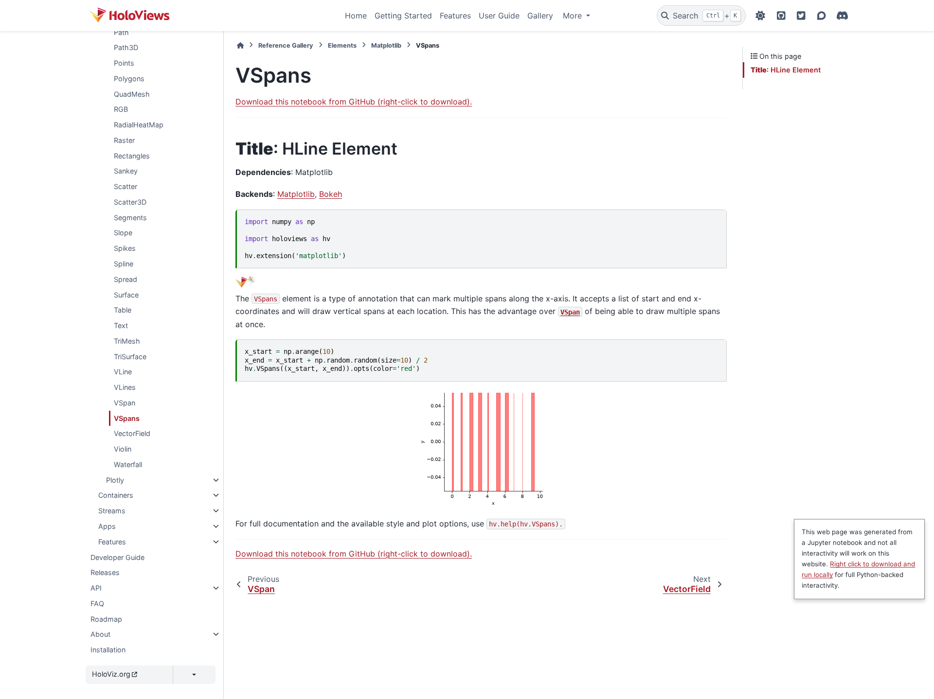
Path (121, 32)
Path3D (126, 47)
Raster (124, 140)
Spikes (125, 248)
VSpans (127, 418)
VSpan (124, 403)
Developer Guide (117, 557)
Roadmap (106, 618)
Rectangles (132, 155)
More (573, 15)
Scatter (125, 186)
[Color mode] (760, 15)
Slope (123, 232)
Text (121, 325)
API (96, 588)
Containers (115, 495)
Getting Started (403, 15)
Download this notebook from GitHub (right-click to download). (353, 101)
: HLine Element (786, 70)
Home (356, 15)
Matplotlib (386, 45)
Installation (108, 650)
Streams (112, 511)
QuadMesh (132, 93)
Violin (122, 449)
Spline (123, 264)
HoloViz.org (111, 674)
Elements (342, 45)
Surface (126, 294)
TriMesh (127, 341)
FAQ (97, 603)
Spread (125, 279)
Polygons (129, 78)
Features (455, 15)
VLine (123, 371)
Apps (107, 526)
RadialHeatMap (138, 125)
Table (122, 310)
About (100, 634)
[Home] (240, 45)
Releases (105, 572)
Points (124, 63)
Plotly (115, 480)
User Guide (499, 15)
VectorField (132, 433)
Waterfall (128, 464)
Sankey (126, 171)
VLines (125, 387)
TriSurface (130, 356)
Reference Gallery (285, 45)
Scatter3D (130, 202)
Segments (130, 217)
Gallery (540, 15)
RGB (121, 109)
